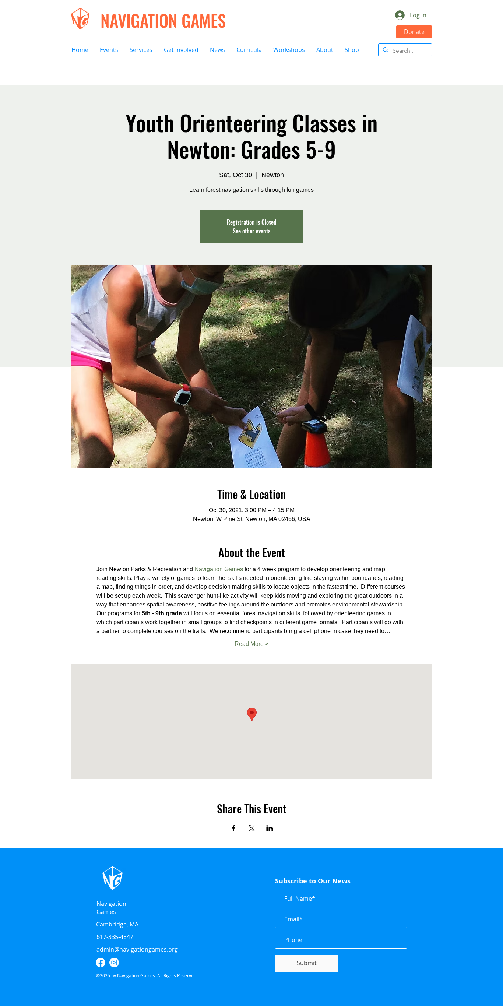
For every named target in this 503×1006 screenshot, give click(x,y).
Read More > (251, 644)
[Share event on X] (251, 828)
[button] (109, 50)
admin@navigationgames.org (137, 949)
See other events (251, 230)
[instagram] (114, 962)
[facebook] (100, 962)
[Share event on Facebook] (233, 828)
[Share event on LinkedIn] (269, 828)
